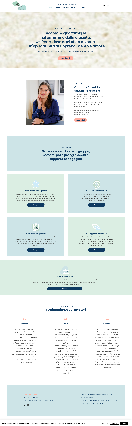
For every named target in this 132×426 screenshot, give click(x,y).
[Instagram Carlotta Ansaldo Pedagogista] (28, 405)
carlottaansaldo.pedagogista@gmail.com (40, 400)
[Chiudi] (130, 423)
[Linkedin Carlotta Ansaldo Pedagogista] (104, 6)
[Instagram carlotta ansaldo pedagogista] (108, 6)
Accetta (124, 423)
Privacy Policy (71, 420)
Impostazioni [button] (105, 423)
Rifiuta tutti (115, 423)
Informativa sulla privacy (78, 423)
